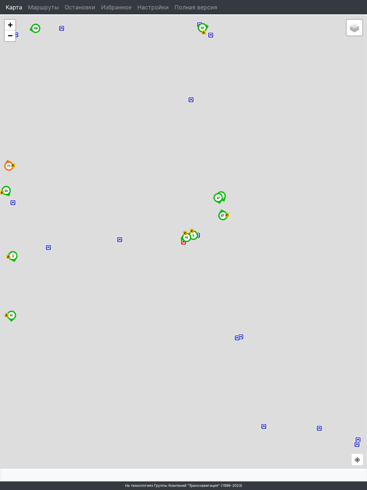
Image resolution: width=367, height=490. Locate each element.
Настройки (153, 7)
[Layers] (354, 28)
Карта (14, 7)
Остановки (80, 7)
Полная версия (196, 7)
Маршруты (43, 7)
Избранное (116, 7)
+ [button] (10, 24)
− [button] (10, 35)
